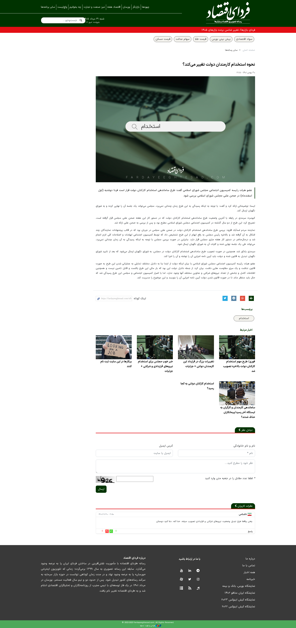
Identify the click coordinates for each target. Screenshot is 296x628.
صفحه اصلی (249, 50)
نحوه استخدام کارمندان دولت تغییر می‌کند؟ (219, 65)
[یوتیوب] (181, 570)
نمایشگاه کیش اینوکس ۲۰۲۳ (238, 600)
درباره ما (250, 559)
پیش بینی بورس (221, 39)
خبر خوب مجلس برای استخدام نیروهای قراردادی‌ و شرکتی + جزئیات (155, 366)
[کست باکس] (198, 588)
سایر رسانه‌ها (231, 50)
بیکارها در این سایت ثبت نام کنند (116, 364)
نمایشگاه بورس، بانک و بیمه (238, 586)
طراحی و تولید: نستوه (147, 625)
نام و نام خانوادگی (244, 446)
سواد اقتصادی (244, 39)
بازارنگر (136, 7)
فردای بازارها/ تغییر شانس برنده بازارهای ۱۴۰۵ (228, 30)
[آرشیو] (181, 588)
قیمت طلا (200, 39)
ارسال (101, 489)
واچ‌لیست (62, 7)
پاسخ (250, 531)
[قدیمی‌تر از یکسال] (237, 347)
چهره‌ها (145, 7)
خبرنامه (250, 579)
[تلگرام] (198, 570)
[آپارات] (181, 579)
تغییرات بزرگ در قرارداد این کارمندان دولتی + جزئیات (198, 364)
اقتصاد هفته (113, 7)
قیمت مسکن (163, 39)
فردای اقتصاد (223, 13)
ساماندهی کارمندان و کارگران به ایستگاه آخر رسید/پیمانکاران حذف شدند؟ (237, 412)
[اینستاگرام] (198, 579)
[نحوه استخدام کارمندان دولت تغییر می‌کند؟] (175, 129)
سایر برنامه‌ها (48, 7)
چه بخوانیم (75, 7)
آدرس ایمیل (166, 446)
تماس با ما (248, 566)
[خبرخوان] (190, 588)
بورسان (126, 7)
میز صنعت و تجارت (94, 7)
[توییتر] (190, 579)
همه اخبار (249, 572)
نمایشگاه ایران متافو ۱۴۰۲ (240, 593)
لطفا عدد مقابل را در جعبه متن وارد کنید (230, 478)
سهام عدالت (182, 39)
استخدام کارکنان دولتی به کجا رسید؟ (197, 386)
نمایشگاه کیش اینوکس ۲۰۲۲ (238, 607)
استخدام (244, 318)
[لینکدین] (190, 570)
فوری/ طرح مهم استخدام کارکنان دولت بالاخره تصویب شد (239, 366)
